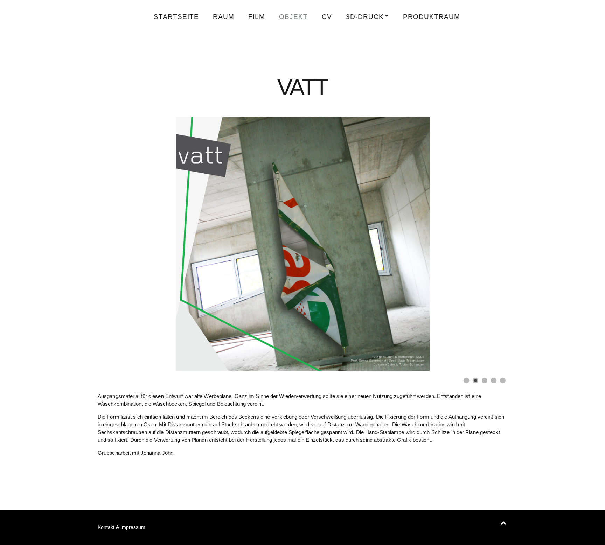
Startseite (176, 16)
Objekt (293, 16)
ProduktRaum (431, 16)
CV (327, 16)
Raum (223, 16)
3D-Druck (365, 16)
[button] (486, 244)
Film (256, 16)
